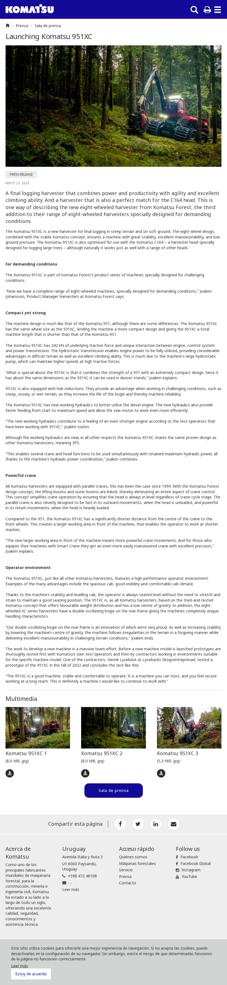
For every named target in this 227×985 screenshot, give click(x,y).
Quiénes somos (133, 856)
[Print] (207, 10)
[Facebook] (120, 824)
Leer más (70, 889)
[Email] (173, 824)
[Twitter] (138, 824)
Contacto (127, 882)
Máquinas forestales (137, 863)
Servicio (126, 869)
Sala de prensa (48, 25)
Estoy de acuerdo (31, 973)
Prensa (22, 25)
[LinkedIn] (155, 824)
